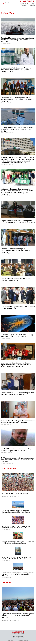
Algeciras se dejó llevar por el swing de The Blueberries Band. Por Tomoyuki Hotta (16, 526)
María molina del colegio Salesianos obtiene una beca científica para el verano (18, 422)
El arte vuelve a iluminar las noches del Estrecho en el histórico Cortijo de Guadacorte (18, 542)
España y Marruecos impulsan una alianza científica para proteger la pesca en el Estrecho (17, 40)
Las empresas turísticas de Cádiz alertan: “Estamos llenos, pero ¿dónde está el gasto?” (16, 511)
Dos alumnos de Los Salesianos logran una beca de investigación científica (17, 393)
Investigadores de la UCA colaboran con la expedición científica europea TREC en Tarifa (17, 129)
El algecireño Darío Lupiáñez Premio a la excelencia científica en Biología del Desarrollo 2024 (16, 69)
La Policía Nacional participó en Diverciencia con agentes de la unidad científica (15, 250)
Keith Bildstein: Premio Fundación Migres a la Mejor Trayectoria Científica (18, 450)
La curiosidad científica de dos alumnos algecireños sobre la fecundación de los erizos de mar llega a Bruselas (16, 364)
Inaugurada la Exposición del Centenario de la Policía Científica (18, 307)
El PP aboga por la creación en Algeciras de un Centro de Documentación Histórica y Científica (17, 460)
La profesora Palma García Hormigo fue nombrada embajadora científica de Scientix (18, 221)
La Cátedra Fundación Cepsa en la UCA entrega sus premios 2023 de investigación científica (17, 99)
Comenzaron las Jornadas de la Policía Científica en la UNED (15, 279)
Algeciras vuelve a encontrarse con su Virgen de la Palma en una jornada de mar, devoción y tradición (18, 574)
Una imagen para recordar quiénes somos (16, 493)
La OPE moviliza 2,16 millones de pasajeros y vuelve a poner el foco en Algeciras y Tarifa (16, 557)
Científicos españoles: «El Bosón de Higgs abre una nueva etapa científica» (17, 336)
